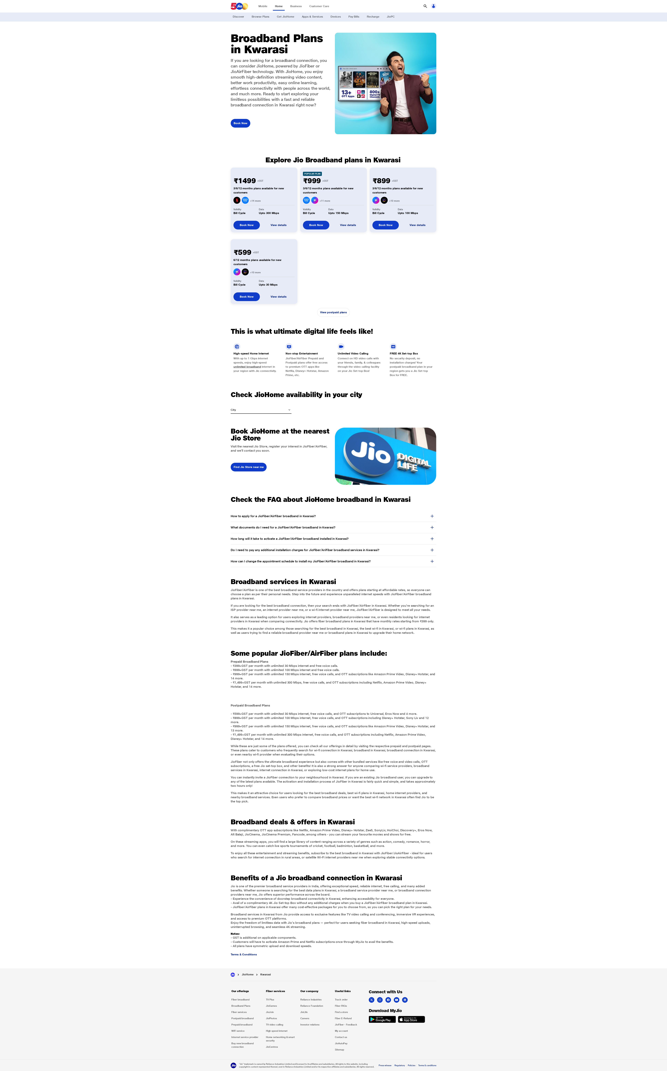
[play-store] (382, 1020)
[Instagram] (380, 1000)
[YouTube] (396, 1000)
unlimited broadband (247, 366)
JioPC (391, 16)
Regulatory (399, 1065)
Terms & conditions (427, 1065)
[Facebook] (388, 1000)
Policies (411, 1065)
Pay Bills (353, 16)
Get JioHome (285, 16)
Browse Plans (260, 16)
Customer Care (319, 6)
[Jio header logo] (239, 6)
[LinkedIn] (405, 1000)
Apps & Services (312, 16)
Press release (385, 1065)
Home (279, 6)
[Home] (233, 975)
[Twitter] (371, 1000)
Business (296, 6)
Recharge (373, 16)
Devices (336, 16)
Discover (238, 16)
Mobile (262, 6)
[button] (425, 6)
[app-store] (411, 1020)
